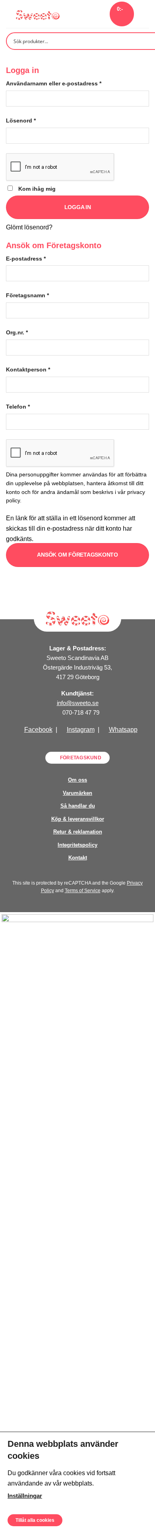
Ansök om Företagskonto (77, 554)
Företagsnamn (27, 295)
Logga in (77, 207)
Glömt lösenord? (29, 227)
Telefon (18, 406)
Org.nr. (17, 332)
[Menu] (144, 14)
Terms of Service (83, 890)
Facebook (38, 729)
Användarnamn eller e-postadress (53, 83)
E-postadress (26, 258)
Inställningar (25, 1495)
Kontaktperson (28, 369)
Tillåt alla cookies (34, 1520)
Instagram (81, 729)
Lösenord (21, 120)
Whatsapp (123, 729)
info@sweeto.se (78, 702)
